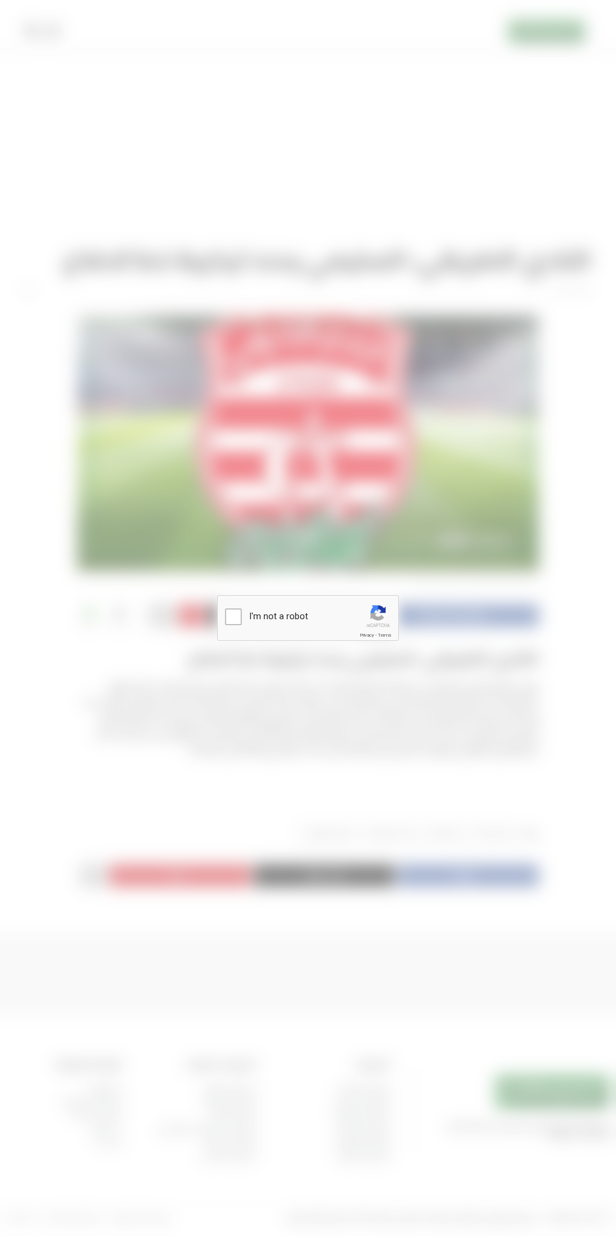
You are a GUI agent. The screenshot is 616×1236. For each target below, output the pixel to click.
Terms (384, 635)
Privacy (367, 635)
